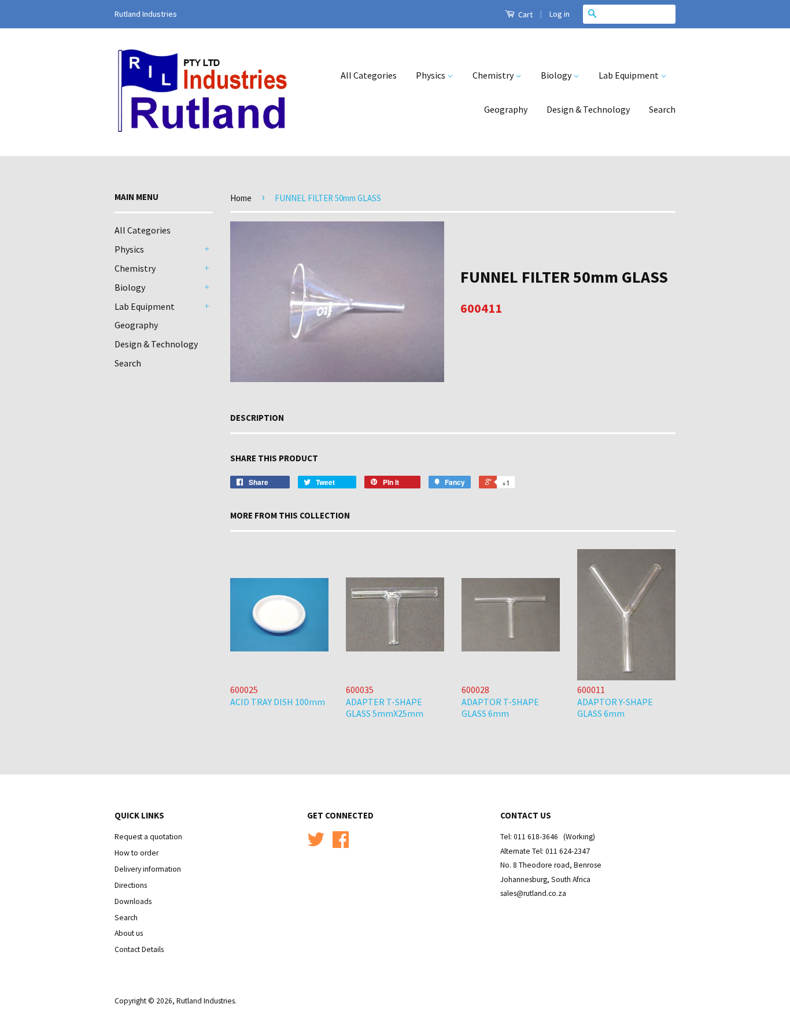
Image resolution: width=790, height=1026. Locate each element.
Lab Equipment (629, 75)
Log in (559, 14)
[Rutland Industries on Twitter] (315, 844)
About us (129, 933)
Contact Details (139, 949)
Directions (131, 885)
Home (241, 197)
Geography (505, 109)
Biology (557, 75)
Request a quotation (148, 837)
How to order (136, 853)
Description (257, 417)
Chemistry (493, 75)
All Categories (369, 75)
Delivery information (148, 869)
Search (662, 109)
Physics (431, 75)
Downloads (133, 901)
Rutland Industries (205, 1001)
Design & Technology (588, 109)
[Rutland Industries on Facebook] (340, 844)
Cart (524, 14)
